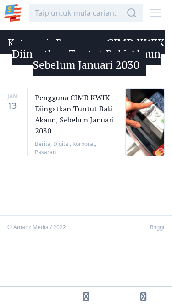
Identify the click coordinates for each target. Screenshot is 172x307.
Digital (61, 144)
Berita (42, 144)
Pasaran (45, 152)
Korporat (83, 144)
